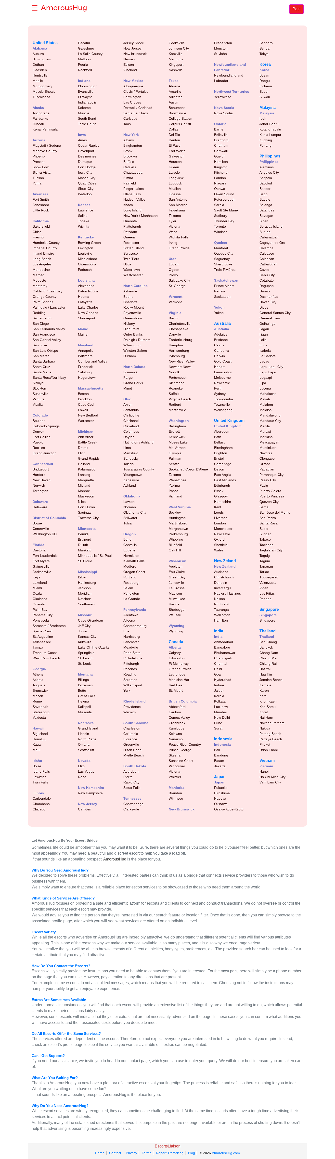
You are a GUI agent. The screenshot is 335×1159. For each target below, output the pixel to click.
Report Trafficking (169, 1153)
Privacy (131, 1153)
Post (296, 9)
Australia (222, 323)
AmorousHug (114, 859)
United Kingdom (229, 420)
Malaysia (267, 107)
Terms (146, 1153)
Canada (176, 642)
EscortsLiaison (167, 1146)
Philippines (269, 156)
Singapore (269, 609)
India (218, 631)
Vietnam (267, 760)
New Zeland (225, 561)
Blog (191, 1153)
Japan (220, 777)
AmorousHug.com (226, 1153)
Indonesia (223, 739)
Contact (115, 1153)
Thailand (267, 631)
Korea (265, 64)
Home (99, 1153)
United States (45, 43)
